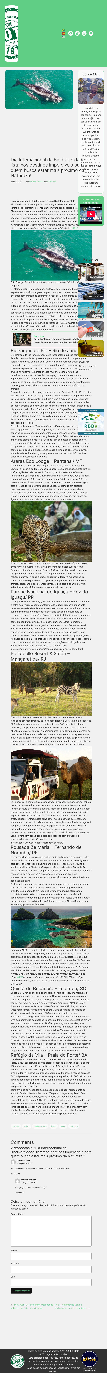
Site (13, 1276)
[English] (63, 36)
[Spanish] (63, 33)
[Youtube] (91, 33)
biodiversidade (40, 1126)
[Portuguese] (63, 30)
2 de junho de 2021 (25, 1163)
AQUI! (19, 977)
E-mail (15, 1263)
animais (16, 1126)
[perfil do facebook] (70, 33)
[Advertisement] (54, 129)
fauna (63, 1126)
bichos (26, 1126)
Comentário (18, 1214)
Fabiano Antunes (36, 182)
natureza (74, 1126)
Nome (15, 1250)
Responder (15, 1173)
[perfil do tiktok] (77, 33)
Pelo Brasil (51, 182)
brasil (53, 1126)
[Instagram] (84, 33)
